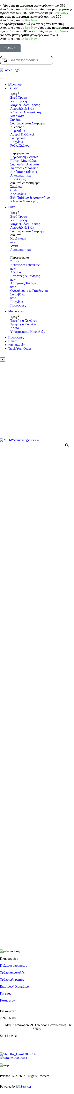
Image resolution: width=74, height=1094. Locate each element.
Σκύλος (13, 88)
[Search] (4, 60)
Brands (12, 341)
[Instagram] (16, 1043)
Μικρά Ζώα (16, 311)
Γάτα (11, 207)
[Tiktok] (27, 1043)
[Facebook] (5, 1043)
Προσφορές (16, 337)
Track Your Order (19, 348)
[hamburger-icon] (1, 78)
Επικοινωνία (16, 344)
